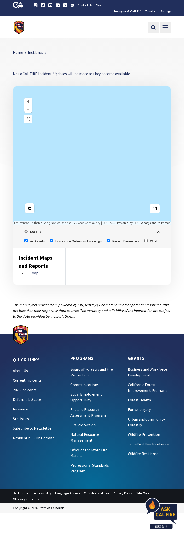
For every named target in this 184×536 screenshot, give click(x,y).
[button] (92, 232)
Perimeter (163, 222)
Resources (21, 409)
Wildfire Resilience (143, 453)
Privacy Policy (123, 493)
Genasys (145, 222)
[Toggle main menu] (165, 27)
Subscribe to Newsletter (33, 428)
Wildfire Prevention (144, 434)
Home (18, 52)
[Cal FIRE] (21, 334)
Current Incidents (27, 380)
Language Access (67, 493)
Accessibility (42, 493)
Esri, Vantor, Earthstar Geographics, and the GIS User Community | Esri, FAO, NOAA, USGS (65, 223)
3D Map (32, 273)
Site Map (142, 493)
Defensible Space (27, 399)
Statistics (21, 418)
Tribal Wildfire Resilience (148, 444)
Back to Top (21, 493)
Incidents (35, 52)
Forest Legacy (139, 409)
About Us (20, 370)
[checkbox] (34, 241)
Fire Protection (83, 424)
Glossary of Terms (26, 499)
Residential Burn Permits (33, 437)
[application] (92, 155)
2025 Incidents (25, 389)
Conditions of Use (96, 493)
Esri (135, 222)
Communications (84, 384)
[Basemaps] (155, 208)
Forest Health (139, 400)
